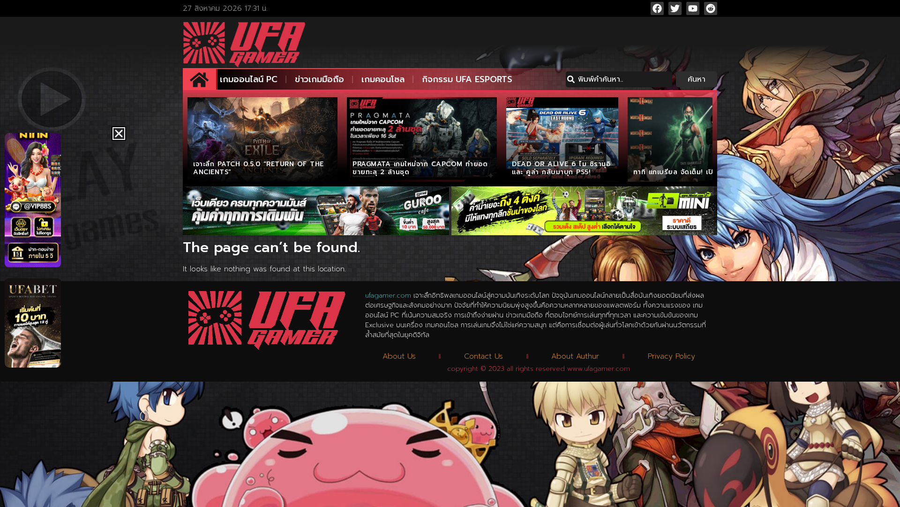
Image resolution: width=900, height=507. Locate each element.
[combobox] (619, 79)
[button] (118, 133)
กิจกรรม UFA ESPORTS (467, 79)
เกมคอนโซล (383, 79)
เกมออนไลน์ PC (249, 79)
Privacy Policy (671, 356)
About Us (399, 356)
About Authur (575, 356)
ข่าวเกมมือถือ (319, 79)
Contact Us (483, 356)
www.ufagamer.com (598, 369)
